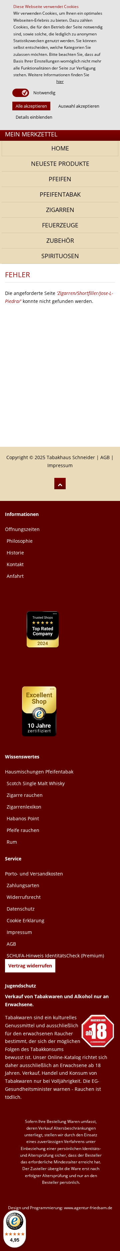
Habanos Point (23, 818)
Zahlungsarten (23, 885)
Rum (12, 842)
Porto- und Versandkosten (34, 873)
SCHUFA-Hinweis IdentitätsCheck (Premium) (55, 955)
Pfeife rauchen (23, 830)
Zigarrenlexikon (24, 807)
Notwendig (43, 93)
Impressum (60, 465)
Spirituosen (60, 256)
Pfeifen (60, 179)
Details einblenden (34, 117)
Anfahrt (15, 576)
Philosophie (20, 541)
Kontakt (15, 564)
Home (60, 148)
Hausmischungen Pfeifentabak (39, 771)
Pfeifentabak (60, 194)
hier (60, 81)
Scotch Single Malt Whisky (36, 783)
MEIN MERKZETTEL (31, 134)
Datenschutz (21, 909)
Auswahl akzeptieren (78, 106)
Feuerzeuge (60, 225)
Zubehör (60, 240)
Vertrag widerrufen (30, 965)
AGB (105, 457)
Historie (15, 552)
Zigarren (60, 210)
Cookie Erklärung (25, 920)
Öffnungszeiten (22, 529)
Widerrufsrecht (24, 897)
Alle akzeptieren (31, 106)
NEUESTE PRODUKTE (60, 164)
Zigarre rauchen (25, 795)
